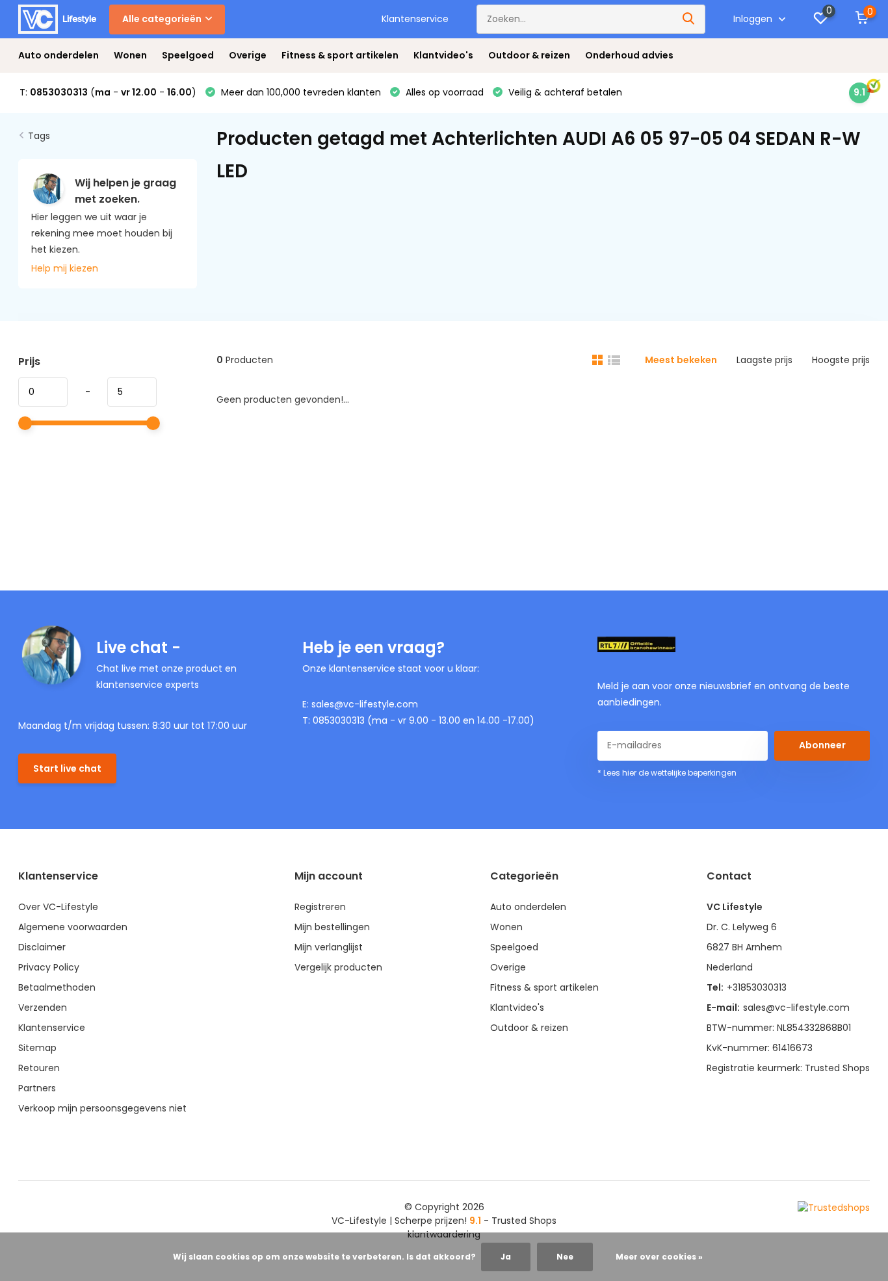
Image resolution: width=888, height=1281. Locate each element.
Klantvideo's (443, 55)
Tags (39, 135)
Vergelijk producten (338, 967)
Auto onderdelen (58, 55)
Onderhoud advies (629, 55)
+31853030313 (757, 987)
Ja (506, 1256)
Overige (248, 55)
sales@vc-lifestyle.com (796, 1007)
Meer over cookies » (659, 1256)
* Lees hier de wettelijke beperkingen (667, 772)
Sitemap (37, 1047)
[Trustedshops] (834, 1207)
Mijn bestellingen (332, 926)
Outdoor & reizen (529, 55)
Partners (37, 1088)
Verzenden (42, 1007)
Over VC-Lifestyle (58, 906)
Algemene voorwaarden (72, 926)
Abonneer (822, 745)
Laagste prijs (764, 359)
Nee (564, 1256)
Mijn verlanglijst (328, 947)
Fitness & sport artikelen (339, 55)
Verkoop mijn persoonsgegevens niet (102, 1108)
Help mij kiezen (64, 268)
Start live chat (67, 768)
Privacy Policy (48, 967)
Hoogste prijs (841, 359)
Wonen (130, 55)
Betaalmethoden (57, 987)
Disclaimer (42, 947)
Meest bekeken (681, 359)
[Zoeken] (689, 19)
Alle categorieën (162, 18)
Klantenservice (415, 18)
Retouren (39, 1067)
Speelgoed (188, 55)
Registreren (320, 906)
